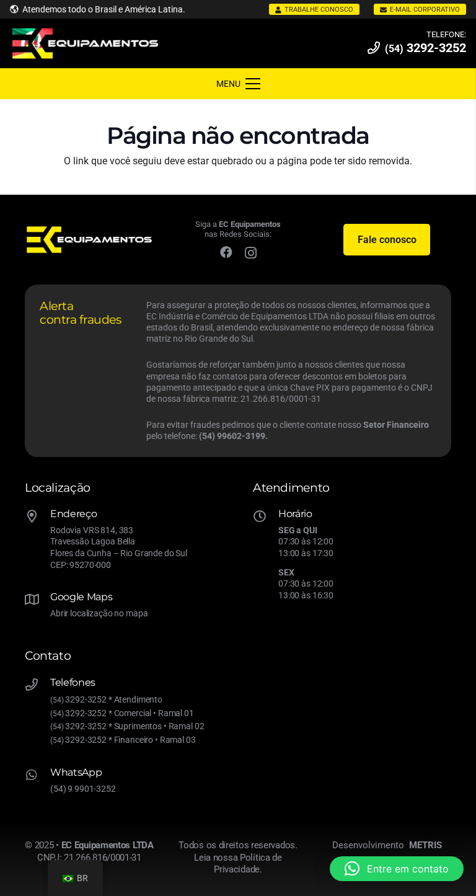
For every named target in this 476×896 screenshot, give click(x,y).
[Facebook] (226, 252)
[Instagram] (251, 253)
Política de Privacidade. (247, 864)
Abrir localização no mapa (99, 613)
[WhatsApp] (37, 776)
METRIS (425, 845)
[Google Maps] (37, 600)
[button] (397, 868)
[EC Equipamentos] (85, 44)
